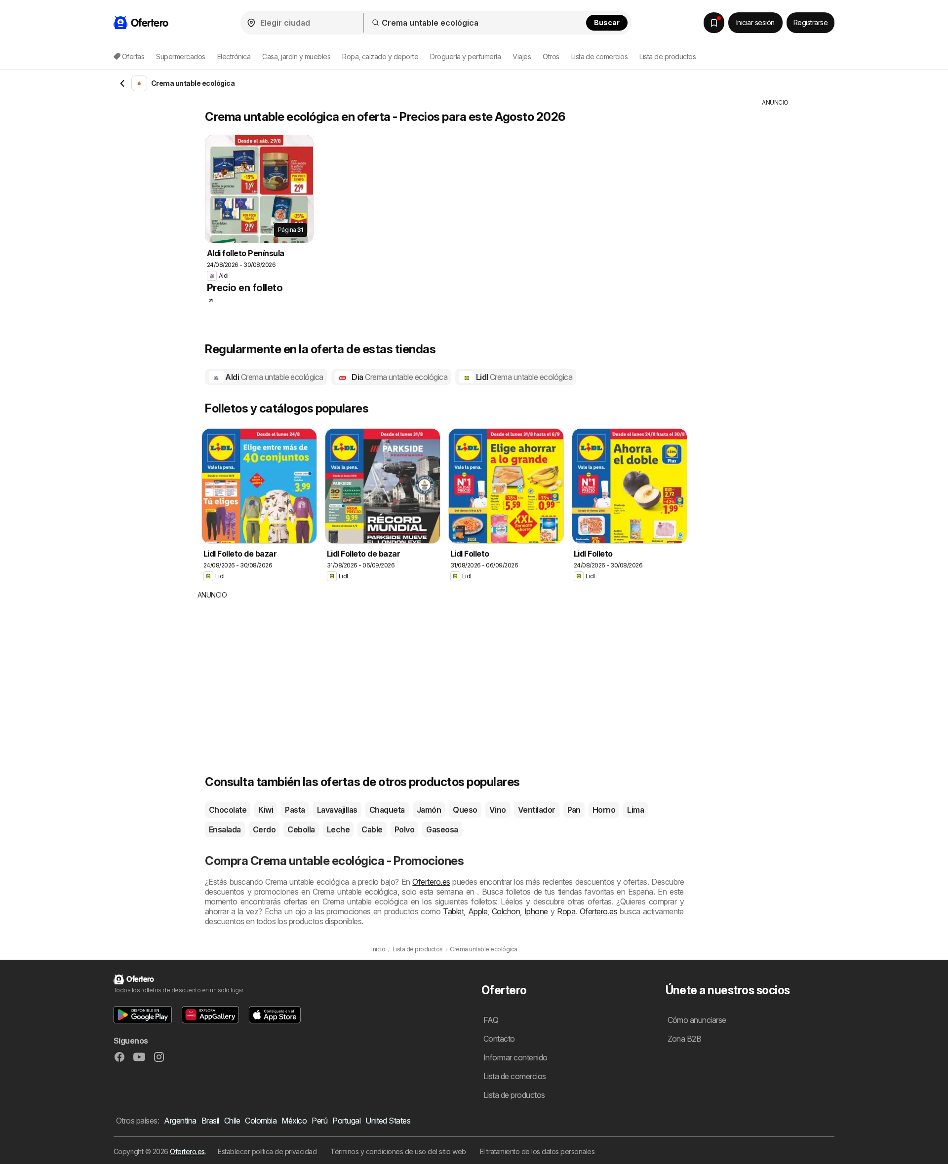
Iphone (536, 911)
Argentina (180, 1121)
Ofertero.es (431, 882)
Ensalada (225, 829)
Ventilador (536, 810)
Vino (497, 810)
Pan (574, 810)
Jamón (429, 810)
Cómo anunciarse (697, 1020)
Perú (319, 1121)
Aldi (273, 377)
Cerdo (264, 829)
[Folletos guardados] (714, 22)
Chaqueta (387, 810)
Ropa (566, 911)
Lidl (523, 377)
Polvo (404, 829)
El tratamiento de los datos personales (537, 1151)
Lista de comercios (599, 56)
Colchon (506, 911)
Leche (338, 829)
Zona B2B (685, 1039)
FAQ (490, 1020)
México (294, 1121)
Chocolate (227, 810)
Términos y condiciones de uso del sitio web (398, 1151)
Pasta (295, 810)
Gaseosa (442, 829)
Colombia (260, 1121)
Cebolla (301, 829)
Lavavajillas (337, 810)
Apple (477, 911)
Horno (603, 810)
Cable (371, 829)
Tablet (453, 911)
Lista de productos (667, 56)
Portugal (346, 1121)
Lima (635, 810)
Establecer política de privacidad (267, 1151)
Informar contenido (515, 1057)
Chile (232, 1121)
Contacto (499, 1039)
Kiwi (265, 810)
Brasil (210, 1121)
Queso (465, 810)
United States (387, 1121)
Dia (399, 377)
